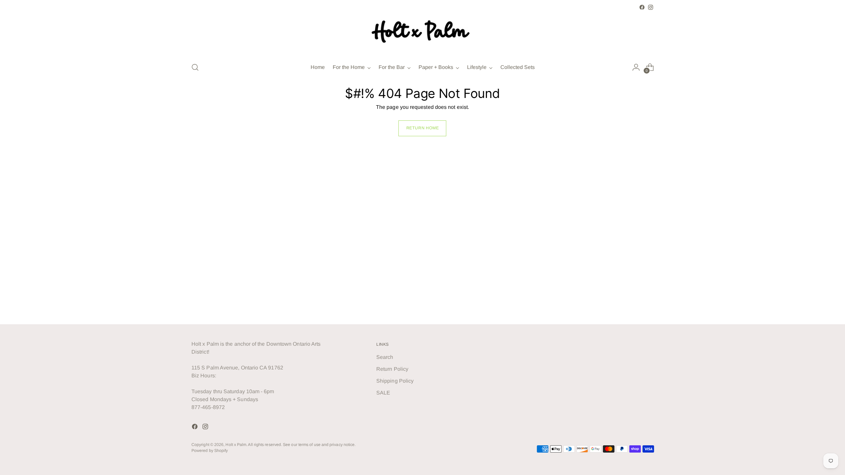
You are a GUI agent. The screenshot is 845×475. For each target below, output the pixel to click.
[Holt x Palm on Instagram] (651, 7)
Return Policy (392, 369)
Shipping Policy (395, 381)
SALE (383, 393)
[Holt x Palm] (422, 34)
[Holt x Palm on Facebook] (642, 7)
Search (384, 357)
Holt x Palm (235, 444)
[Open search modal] (195, 67)
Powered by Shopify (209, 450)
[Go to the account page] (636, 67)
